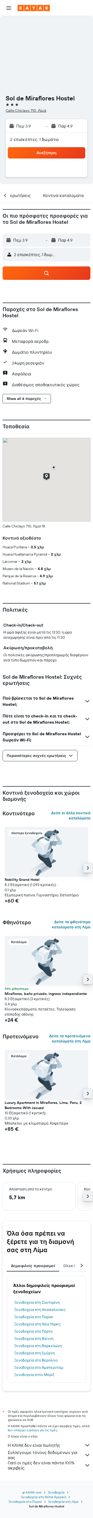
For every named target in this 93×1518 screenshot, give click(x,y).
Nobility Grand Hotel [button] (22, 879)
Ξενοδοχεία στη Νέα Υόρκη (37, 1324)
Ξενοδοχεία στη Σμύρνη (34, 1353)
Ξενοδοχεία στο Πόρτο (33, 1331)
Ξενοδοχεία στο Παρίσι (33, 1317)
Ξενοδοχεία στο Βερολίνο (36, 1360)
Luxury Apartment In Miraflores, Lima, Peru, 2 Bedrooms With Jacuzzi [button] (43, 1105)
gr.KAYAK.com (32, 1492)
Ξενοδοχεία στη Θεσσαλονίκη (39, 1309)
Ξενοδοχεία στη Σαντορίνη (37, 1302)
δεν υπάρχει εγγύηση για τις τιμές (32, 1430)
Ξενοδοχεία (56, 1492)
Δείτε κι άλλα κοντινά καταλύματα (70, 815)
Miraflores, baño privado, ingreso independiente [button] (46, 993)
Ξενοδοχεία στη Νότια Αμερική (43, 1497)
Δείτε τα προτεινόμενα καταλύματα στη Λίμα (69, 1038)
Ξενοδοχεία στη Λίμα (63, 1502)
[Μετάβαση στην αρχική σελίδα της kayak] (34, 8)
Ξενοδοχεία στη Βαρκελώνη (38, 1345)
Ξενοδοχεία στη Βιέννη (33, 1338)
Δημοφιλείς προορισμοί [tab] (33, 1265)
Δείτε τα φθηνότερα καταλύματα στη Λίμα (71, 924)
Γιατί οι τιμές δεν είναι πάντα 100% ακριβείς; (41, 1465)
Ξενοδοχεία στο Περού (25, 1502)
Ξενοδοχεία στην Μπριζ (34, 1374)
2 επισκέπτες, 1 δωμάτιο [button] (34, 139)
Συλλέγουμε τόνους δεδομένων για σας (42, 1455)
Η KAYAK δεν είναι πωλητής (34, 1445)
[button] (8, 8)
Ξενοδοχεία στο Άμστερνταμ (38, 1367)
